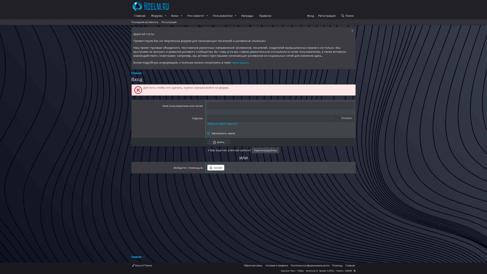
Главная (139, 16)
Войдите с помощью (188, 168)
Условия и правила (276, 265)
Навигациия (239, 62)
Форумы (157, 16)
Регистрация (169, 22)
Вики (174, 16)
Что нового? (195, 16)
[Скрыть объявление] (352, 31)
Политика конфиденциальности (310, 265)
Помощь (337, 265)
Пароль (197, 118)
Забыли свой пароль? (222, 123)
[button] (165, 15)
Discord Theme (143, 265)
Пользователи (223, 16)
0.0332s (330, 270)
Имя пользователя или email (182, 106)
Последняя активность (144, 22)
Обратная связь (253, 265)
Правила (265, 16)
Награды (247, 16)
